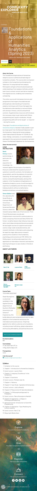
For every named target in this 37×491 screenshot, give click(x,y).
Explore (18, 427)
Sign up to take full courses (18, 461)
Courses (4, 24)
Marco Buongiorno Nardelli (7, 286)
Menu (34, 9)
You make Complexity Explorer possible (18, 445)
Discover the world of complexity (18, 430)
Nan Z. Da (6, 267)
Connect (18, 474)
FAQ (10, 61)
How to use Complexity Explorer (12, 334)
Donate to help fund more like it (13, 358)
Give (18, 443)
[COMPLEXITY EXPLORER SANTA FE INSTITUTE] (14, 9)
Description (4, 61)
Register (18, 459)
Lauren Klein (18, 267)
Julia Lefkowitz (27, 267)
